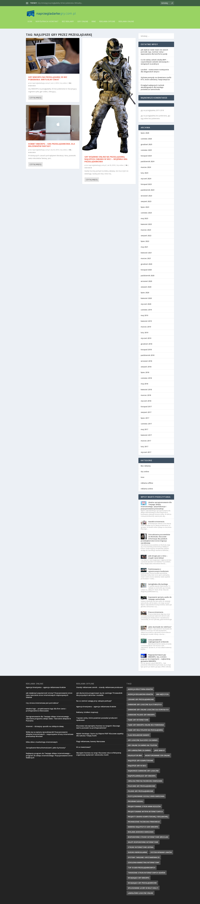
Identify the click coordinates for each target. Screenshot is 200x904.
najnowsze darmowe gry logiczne (143, 771)
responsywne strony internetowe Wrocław (148, 837)
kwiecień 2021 (146, 253)
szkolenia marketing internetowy (143, 862)
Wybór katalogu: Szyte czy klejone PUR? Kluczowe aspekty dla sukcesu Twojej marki (99, 734)
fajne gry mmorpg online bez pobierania (146, 725)
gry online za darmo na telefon (142, 745)
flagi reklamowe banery (138, 735)
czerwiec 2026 (146, 139)
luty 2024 (144, 173)
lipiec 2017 (145, 418)
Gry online (82, 22)
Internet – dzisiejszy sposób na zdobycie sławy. (45, 726)
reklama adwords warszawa (140, 832)
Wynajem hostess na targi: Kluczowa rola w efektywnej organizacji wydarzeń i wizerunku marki (98, 754)
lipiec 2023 (145, 207)
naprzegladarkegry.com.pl (41, 83)
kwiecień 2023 (146, 224)
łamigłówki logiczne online (140, 893)
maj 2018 (144, 384)
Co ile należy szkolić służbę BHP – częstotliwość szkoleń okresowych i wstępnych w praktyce (155, 62)
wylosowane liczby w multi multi (143, 888)
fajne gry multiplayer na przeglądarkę (145, 730)
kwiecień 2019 (146, 321)
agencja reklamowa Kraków (140, 694)
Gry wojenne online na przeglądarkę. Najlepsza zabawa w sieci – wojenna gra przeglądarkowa (105, 159)
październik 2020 (147, 275)
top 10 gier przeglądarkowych (141, 867)
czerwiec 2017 (146, 424)
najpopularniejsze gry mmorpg (142, 776)
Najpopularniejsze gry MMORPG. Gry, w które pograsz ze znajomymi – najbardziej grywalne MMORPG (155, 658)
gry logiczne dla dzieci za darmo (143, 740)
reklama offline (107, 22)
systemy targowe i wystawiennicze (144, 857)
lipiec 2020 (145, 292)
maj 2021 (144, 247)
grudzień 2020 (146, 264)
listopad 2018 (146, 349)
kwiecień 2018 (146, 389)
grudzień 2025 (146, 144)
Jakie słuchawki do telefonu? (159, 627)
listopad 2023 (146, 184)
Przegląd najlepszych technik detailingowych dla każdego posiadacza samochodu (152, 87)
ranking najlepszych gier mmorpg (143, 827)
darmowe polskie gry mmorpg (141, 715)
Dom (30, 22)
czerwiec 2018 (146, 378)
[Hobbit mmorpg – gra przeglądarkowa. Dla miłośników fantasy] (52, 122)
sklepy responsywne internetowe (143, 842)
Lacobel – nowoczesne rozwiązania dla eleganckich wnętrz (155, 70)
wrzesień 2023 (146, 196)
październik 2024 (147, 161)
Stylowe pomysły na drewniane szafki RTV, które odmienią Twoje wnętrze (156, 78)
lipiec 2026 (145, 133)
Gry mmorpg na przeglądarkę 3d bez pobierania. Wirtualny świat (47, 78)
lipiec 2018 (145, 372)
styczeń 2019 (146, 338)
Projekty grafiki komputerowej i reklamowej (148, 816)
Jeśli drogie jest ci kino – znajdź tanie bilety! (158, 557)
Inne (94, 22)
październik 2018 (147, 355)
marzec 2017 (146, 441)
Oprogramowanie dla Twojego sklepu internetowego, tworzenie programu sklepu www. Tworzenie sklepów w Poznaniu (48, 718)
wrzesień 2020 (146, 281)
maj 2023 (144, 218)
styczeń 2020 (146, 304)
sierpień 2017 (146, 412)
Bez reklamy (68, 22)
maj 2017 (144, 429)
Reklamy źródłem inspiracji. (87, 712)
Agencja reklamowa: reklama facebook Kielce (55, 3)
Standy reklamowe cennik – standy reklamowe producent (99, 687)
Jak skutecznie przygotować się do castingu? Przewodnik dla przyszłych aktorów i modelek (99, 694)
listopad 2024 (146, 156)
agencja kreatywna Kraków (140, 689)
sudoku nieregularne (137, 852)
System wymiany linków (161, 852)
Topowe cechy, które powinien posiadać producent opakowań (96, 719)
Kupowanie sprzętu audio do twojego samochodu (160, 598)
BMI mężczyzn (162, 694)
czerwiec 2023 (146, 213)
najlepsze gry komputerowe (140, 760)
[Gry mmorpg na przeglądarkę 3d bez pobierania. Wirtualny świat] (52, 56)
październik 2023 (147, 190)
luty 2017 (144, 446)
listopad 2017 (146, 406)
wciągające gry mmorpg (138, 878)
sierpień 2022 (146, 235)
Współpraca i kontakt (47, 22)
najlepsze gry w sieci (137, 766)
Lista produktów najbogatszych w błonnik (158, 641)
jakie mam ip (159, 750)
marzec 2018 (146, 395)
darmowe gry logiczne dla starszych (145, 704)
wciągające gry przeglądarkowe (142, 883)
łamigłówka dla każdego (158, 584)
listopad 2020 (146, 270)
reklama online (126, 22)
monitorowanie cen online (157, 755)
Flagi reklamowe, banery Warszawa (90, 741)
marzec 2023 (146, 230)
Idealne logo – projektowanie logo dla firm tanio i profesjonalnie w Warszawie (46, 710)
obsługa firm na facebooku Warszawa (145, 781)
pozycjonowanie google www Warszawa (146, 796)
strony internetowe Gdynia (140, 847)
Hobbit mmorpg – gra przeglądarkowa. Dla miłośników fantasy (51, 145)
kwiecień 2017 (146, 435)
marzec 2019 (146, 327)
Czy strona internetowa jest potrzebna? (42, 703)
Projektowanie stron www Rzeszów (144, 806)
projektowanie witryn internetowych (145, 811)
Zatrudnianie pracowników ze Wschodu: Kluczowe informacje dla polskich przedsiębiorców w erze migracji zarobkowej (155, 538)
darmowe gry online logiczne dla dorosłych (148, 709)
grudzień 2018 (146, 344)
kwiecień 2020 (146, 298)
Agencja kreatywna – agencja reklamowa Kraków (46, 687)
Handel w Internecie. (156, 521)
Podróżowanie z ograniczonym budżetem (158, 570)
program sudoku (135, 801)
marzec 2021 (146, 258)
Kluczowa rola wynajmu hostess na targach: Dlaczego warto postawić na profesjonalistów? (98, 727)
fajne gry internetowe (138, 720)
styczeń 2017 (146, 452)
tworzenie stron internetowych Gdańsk (146, 873)
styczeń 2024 (146, 178)
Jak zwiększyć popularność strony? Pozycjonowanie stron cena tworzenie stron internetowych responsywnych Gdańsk (49, 695)
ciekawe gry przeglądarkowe (141, 699)
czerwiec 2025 (146, 150)
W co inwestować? (83, 747)
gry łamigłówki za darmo (139, 750)
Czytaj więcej (35, 97)
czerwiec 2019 (146, 310)
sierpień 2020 (146, 287)
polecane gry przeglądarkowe (141, 786)
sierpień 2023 (146, 201)
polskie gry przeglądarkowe (140, 791)
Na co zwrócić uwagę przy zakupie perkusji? (94, 701)
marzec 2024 (146, 167)
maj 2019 (144, 315)
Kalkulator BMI (135, 755)
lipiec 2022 (145, 241)
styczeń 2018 (146, 401)
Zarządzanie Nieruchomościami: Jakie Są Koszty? (46, 748)
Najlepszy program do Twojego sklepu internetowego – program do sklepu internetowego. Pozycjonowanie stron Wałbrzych (49, 755)
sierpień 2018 (146, 367)
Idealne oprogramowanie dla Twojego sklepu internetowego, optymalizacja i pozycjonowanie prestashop (156, 505)
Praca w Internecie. (156, 612)
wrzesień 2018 (146, 361)
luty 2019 (144, 332)
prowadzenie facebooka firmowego (144, 822)
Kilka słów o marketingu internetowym (42, 742)
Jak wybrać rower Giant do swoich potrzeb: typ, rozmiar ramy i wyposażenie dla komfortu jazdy (154, 52)
